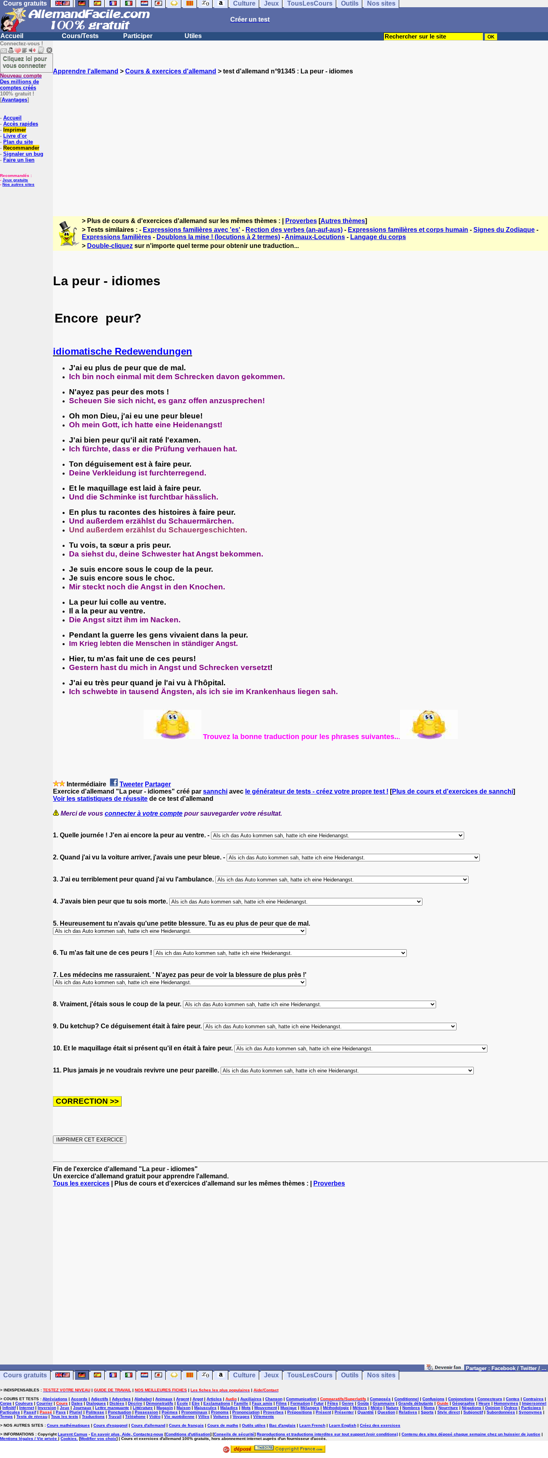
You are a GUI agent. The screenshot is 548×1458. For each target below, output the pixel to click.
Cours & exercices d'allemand (170, 71)
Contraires (533, 1399)
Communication (301, 1399)
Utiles (193, 35)
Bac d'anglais (282, 1425)
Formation (300, 1403)
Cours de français (186, 1425)
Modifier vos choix (98, 1438)
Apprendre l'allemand (85, 71)
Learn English (342, 1425)
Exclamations (216, 1403)
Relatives (408, 1412)
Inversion (47, 1407)
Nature (392, 1407)
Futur (319, 1403)
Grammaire (384, 1403)
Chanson (273, 1399)
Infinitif (9, 1407)
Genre (348, 1403)
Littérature (143, 1407)
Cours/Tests (80, 35)
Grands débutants (415, 1403)
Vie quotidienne (179, 1416)
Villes (203, 1416)
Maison (184, 1407)
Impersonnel (534, 1403)
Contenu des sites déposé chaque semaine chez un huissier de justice (471, 1434)
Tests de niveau (31, 1416)
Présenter (344, 1412)
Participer (137, 35)
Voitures (221, 1416)
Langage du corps (378, 237)
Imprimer (14, 130)
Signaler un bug (23, 154)
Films (281, 1403)
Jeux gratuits (15, 180)
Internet (26, 1407)
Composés (380, 1399)
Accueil (11, 35)
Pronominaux (194, 1412)
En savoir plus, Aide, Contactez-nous (127, 1434)
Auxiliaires (251, 1399)
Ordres (511, 1407)
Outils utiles (254, 1425)
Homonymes (506, 1403)
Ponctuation (119, 1412)
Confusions (433, 1399)
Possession (146, 1412)
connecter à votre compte (144, 813)
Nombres (411, 1407)
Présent (323, 1412)
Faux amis (262, 1403)
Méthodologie (336, 1407)
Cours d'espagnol (110, 1425)
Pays (61, 1412)
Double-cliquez (110, 245)
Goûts (363, 1403)
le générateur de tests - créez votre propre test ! (316, 791)
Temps (6, 1416)
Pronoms (220, 1412)
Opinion (492, 1407)
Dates (77, 1403)
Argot (198, 1399)
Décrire (135, 1403)
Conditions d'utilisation (188, 1434)
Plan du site (18, 142)
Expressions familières (116, 237)
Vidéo (154, 1416)
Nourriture (448, 1407)
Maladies (229, 1407)
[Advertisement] (300, 138)
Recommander (21, 148)
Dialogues (96, 1403)
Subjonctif (473, 1412)
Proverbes (301, 220)
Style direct (448, 1412)
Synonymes (530, 1412)
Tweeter (131, 784)
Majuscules (205, 1407)
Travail (115, 1416)
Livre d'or (15, 136)
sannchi (215, 791)
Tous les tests (64, 1416)
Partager (158, 784)
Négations (471, 1407)
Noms (429, 1407)
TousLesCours (310, 1375)
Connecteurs (489, 1399)
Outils (350, 1375)
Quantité (365, 1412)
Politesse (95, 1412)
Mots (246, 1407)
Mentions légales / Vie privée (29, 1438)
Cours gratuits (25, 1375)
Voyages (241, 1416)
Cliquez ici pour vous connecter (25, 62)
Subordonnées (501, 1412)
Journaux (82, 1407)
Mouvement (265, 1407)
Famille (241, 1403)
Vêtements (263, 1416)
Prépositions (299, 1412)
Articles (214, 1399)
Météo (376, 1407)
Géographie (463, 1403)
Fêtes (332, 1403)
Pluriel (75, 1412)
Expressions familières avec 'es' (191, 229)
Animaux (164, 1399)
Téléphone (135, 1416)
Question (386, 1412)
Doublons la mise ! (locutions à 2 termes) (218, 237)
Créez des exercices (380, 1425)
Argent (182, 1399)
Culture (244, 1375)
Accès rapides (20, 124)
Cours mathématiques (68, 1425)
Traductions (93, 1416)
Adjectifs (99, 1399)
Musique (288, 1407)
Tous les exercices (81, 1183)
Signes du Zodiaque (504, 229)
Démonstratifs (159, 1403)
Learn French (312, 1425)
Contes (513, 1399)
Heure (484, 1403)
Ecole (182, 1403)
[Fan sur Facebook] (444, 1368)
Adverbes (121, 1399)
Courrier (45, 1403)
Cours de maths (222, 1425)
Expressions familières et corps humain (408, 229)
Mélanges (309, 1407)
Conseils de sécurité (234, 1434)
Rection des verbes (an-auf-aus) (294, 229)
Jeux (271, 1375)
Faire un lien (19, 160)
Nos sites (381, 1375)
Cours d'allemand (148, 1425)
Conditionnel (406, 1399)
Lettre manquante (112, 1407)
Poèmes (170, 1412)
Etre (196, 1403)
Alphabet (143, 1399)
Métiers (360, 1407)
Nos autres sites (18, 184)
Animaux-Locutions (315, 237)
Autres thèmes (343, 220)
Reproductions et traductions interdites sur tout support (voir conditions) (327, 1434)
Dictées (117, 1403)
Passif (30, 1412)
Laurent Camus (72, 1434)
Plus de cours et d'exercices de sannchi (452, 791)
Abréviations (55, 1399)
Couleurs (24, 1403)
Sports (427, 1412)
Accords (79, 1399)
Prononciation (246, 1412)
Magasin (164, 1407)
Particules (10, 1412)
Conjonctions (461, 1399)
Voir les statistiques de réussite (100, 798)
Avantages (14, 100)
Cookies (69, 1438)
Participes (531, 1407)
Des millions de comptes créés (21, 82)
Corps (6, 1403)
